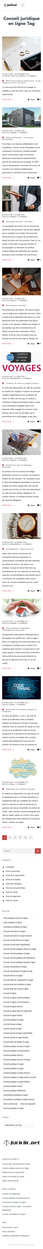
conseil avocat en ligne (12, 1028)
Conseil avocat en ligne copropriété (17, 1033)
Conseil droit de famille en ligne (16, 1042)
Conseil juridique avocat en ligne (16, 1046)
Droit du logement (9, 133)
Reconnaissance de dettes (16, 305)
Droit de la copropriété (15, 875)
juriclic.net (8, 74)
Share (32, 99)
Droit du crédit (12, 892)
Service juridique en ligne (13, 1108)
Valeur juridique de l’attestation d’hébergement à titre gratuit (16, 629)
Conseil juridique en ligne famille (16, 1081)
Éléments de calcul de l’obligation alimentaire (17, 466)
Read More (6, 99)
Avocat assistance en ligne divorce (17, 935)
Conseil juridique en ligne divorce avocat (19, 1077)
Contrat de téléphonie (11, 1194)
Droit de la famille (18, 76)
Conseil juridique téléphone (14, 1090)
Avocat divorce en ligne (13, 975)
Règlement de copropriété (13, 1172)
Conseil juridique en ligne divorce (16, 1073)
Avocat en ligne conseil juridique (16, 997)
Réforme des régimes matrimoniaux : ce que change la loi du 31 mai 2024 (21, 82)
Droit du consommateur (11, 378)
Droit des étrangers (14, 883)
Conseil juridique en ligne (13, 1064)
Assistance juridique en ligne (15, 927)
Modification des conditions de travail (20, 789)
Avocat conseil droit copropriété (16, 944)
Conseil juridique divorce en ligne (16, 1059)
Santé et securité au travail (13, 1176)
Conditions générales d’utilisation (15, 1235)
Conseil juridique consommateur (16, 1050)
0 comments (31, 76)
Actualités (6, 76)
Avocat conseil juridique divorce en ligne (19, 949)
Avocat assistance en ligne (14, 931)
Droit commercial (13, 871)
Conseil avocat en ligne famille (15, 1037)
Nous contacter (8, 1231)
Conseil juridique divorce (13, 1055)
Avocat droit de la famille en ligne (17, 984)
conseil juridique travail (12, 1086)
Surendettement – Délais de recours (20, 549)
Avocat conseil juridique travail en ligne (19, 962)
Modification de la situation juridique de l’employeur (19, 710)
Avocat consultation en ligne (15, 966)
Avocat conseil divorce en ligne (16, 940)
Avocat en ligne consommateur (16, 1002)
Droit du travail (8, 705)
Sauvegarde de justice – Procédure (19, 221)
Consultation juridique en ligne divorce (18, 1099)
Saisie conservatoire (10, 1180)
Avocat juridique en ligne (13, 1019)
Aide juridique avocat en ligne (15, 918)
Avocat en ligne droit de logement (17, 1011)
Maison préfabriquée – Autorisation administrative (17, 138)
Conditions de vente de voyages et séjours (22, 383)
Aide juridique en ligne (12, 922)
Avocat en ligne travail (12, 1015)
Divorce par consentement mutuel (16, 1164)
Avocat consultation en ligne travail (17, 971)
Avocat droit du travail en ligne (16, 989)
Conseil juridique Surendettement (16, 1198)
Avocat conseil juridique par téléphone (19, 958)
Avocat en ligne (9, 993)
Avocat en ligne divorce (13, 1006)
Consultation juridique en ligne (15, 1095)
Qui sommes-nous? (10, 1227)
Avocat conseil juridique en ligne (16, 953)
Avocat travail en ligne (12, 1024)
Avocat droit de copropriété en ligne (18, 980)
